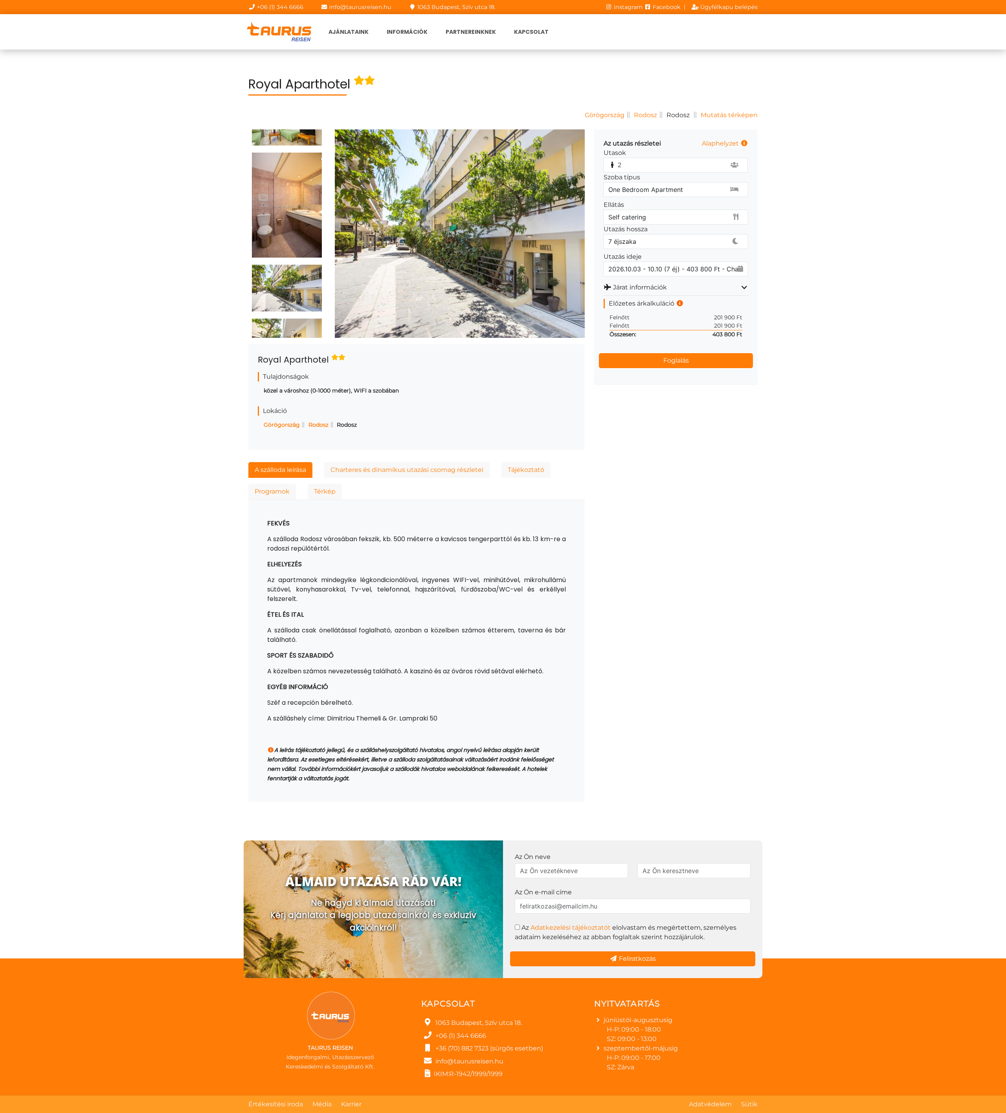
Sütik (749, 1104)
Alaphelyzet (721, 143)
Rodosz (645, 115)
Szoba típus (622, 177)
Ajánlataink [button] (349, 32)
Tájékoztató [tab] (526, 470)
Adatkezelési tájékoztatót (571, 927)
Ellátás (614, 204)
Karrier (351, 1104)
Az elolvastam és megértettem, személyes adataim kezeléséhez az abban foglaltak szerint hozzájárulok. (625, 932)
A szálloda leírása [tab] (280, 470)
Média (322, 1104)
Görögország (604, 115)
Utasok (615, 153)
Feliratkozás (636, 958)
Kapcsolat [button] (531, 32)
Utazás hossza (626, 229)
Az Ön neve (533, 857)
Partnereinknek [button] (471, 32)
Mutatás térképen (729, 115)
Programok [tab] (272, 491)
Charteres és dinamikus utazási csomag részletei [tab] (406, 470)
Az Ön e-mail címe (543, 892)
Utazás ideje (623, 256)
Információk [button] (407, 32)
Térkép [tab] (325, 491)
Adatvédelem (710, 1104)
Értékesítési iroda (275, 1104)
